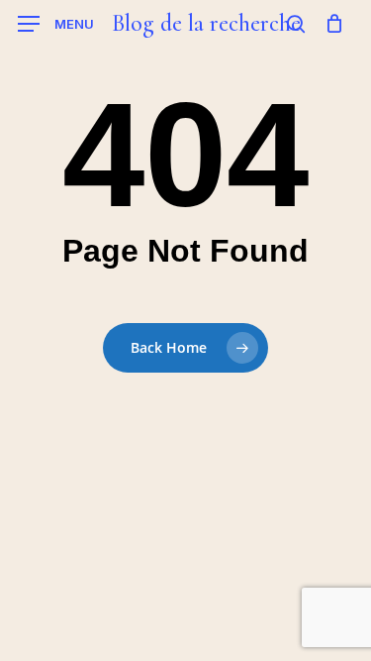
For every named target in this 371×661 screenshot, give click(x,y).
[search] (296, 24)
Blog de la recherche (206, 24)
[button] (56, 24)
